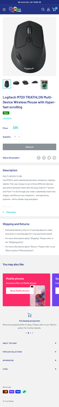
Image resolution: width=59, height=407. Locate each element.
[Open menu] (4, 9)
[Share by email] (54, 158)
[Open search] (43, 9)
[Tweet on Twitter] (49, 158)
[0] (54, 9)
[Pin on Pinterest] (44, 158)
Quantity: (7, 137)
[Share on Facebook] (39, 158)
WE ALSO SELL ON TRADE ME (29, 2)
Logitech (7, 118)
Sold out (29, 147)
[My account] (48, 9)
